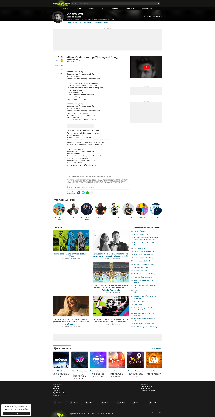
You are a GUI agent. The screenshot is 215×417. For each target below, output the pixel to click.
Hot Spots (130, 8)
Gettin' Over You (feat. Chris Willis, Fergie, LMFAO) (144, 309)
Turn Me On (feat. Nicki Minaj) (143, 277)
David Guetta (75, 13)
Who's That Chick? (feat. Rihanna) (144, 286)
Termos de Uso (145, 388)
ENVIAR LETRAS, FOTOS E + (154, 16)
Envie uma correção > (88, 187)
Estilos (91, 8)
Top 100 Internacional (59, 393)
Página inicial (70, 19)
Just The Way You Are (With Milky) (144, 274)
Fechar (16, 413)
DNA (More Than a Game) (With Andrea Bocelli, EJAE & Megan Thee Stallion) (146, 238)
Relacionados (88, 22)
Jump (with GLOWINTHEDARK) (143, 254)
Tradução (57, 60)
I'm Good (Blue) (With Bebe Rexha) (144, 264)
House (69, 16)
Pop (73, 16)
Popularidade (98, 22)
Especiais (56, 386)
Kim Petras (75, 60)
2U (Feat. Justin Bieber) (141, 271)
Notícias (115, 8)
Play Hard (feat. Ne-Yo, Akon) (144, 251)
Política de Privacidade (148, 391)
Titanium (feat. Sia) (140, 231)
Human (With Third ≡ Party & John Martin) (144, 244)
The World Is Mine (139, 248)
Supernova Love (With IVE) (142, 261)
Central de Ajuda (146, 386)
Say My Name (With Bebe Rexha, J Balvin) (144, 292)
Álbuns (74, 22)
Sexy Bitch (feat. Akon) (141, 234)
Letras (69, 22)
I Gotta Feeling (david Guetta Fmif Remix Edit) (144, 319)
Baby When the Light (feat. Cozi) (144, 323)
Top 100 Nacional (58, 391)
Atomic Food (138, 304)
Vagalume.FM (146, 8)
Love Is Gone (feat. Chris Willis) (143, 258)
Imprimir (59, 73)
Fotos (80, 22)
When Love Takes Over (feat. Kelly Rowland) (144, 314)
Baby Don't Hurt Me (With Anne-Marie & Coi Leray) (145, 297)
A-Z (103, 8)
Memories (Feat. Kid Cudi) (142, 267)
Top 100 (78, 8)
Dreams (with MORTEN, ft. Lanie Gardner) (143, 281)
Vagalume (61, 3)
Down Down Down (141, 301)
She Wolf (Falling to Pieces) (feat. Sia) (145, 327)
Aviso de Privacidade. (21, 409)
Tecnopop (78, 16)
